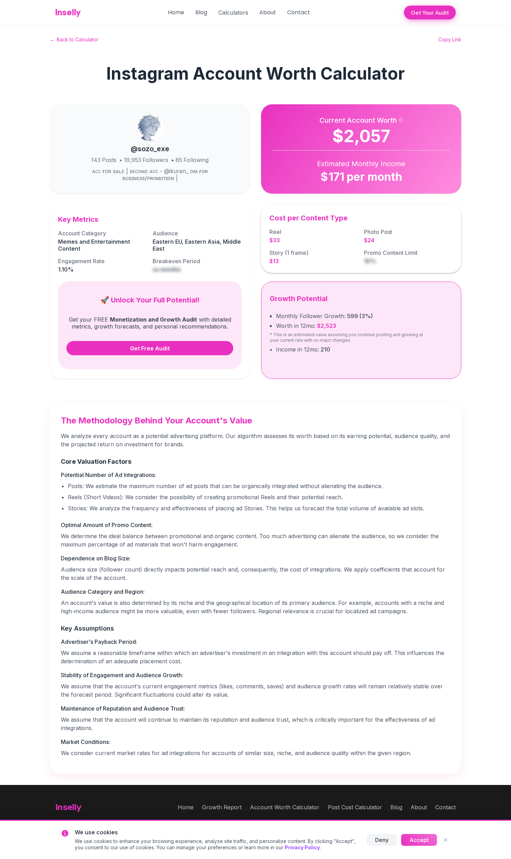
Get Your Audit (430, 12)
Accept (419, 839)
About (267, 12)
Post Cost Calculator (355, 807)
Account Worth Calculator (284, 807)
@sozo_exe (150, 149)
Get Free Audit (150, 348)
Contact (298, 12)
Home (176, 12)
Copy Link (449, 39)
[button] (233, 12)
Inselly (68, 12)
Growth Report (222, 807)
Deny (382, 839)
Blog (201, 12)
